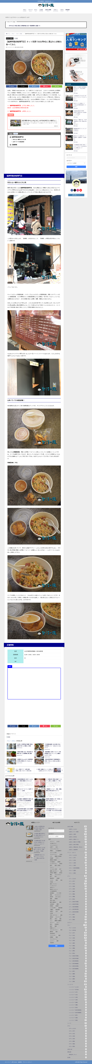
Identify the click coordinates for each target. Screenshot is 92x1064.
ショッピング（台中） (73, 992)
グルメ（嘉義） (72, 945)
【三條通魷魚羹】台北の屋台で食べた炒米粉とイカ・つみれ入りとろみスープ (39, 842)
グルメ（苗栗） (72, 978)
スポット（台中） (72, 857)
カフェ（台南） (72, 886)
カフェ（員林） (72, 891)
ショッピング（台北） (73, 994)
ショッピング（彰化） (73, 1007)
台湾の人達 (69, 1049)
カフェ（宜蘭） (72, 896)
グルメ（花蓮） (72, 976)
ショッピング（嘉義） (73, 1002)
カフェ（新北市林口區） (74, 909)
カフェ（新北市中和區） (74, 904)
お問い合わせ (14, 1062)
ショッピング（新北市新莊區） (75, 1010)
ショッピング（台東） (73, 999)
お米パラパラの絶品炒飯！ (19, 141)
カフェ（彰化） (72, 899)
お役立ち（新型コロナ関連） (75, 841)
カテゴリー (69, 160)
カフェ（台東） (72, 888)
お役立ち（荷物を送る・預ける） (76, 847)
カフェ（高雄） (72, 919)
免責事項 (20, 1062)
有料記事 (69, 1051)
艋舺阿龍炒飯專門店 (17, 137)
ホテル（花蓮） (72, 1043)
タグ (50, 839)
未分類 (68, 1057)
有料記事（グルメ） (73, 1054)
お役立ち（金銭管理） (73, 849)
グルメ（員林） (72, 943)
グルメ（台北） (9, 38)
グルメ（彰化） (72, 953)
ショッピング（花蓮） (73, 1017)
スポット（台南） (72, 862)
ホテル (68, 1025)
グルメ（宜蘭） (72, 948)
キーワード (69, 155)
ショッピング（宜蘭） (73, 1004)
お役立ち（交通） (72, 834)
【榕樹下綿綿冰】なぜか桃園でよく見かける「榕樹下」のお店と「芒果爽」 (39, 849)
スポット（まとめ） (73, 855)
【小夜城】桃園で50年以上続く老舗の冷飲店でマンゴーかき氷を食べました (39, 835)
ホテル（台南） (72, 1036)
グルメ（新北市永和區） (74, 966)
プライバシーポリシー (27, 1062)
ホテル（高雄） (72, 1046)
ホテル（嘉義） (72, 1041)
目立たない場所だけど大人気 (19, 139)
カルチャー (69, 922)
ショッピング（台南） (73, 997)
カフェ (68, 876)
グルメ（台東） (72, 940)
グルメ (68, 925)
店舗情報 (13, 144)
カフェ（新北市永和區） (74, 911)
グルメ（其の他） (72, 930)
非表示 (15, 133)
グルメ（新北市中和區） (74, 958)
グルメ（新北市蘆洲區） (74, 968)
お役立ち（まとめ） (73, 829)
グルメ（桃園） (72, 973)
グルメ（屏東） (72, 950)
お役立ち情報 (70, 826)
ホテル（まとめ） (72, 1028)
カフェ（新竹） (72, 914)
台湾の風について (76, 194)
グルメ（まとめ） (72, 927)
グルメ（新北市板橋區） (74, 963)
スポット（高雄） (72, 873)
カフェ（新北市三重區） (74, 901)
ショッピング (70, 984)
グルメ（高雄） (72, 981)
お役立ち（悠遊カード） (74, 839)
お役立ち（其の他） (73, 836)
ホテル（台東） (72, 1038)
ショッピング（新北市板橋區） (75, 1012)
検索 (76, 166)
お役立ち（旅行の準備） (74, 844)
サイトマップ (8, 1062)
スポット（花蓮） (72, 870)
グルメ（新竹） (72, 971)
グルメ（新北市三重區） (74, 955)
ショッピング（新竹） (73, 1015)
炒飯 (17, 38)
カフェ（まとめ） (72, 878)
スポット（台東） (72, 865)
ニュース (69, 1023)
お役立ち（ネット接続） (74, 831)
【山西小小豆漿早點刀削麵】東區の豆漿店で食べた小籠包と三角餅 (39, 828)
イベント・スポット (71, 852)
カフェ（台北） (72, 883)
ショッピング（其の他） (74, 989)
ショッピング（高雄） (73, 1020)
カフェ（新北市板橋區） (74, 906)
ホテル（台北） (72, 1033)
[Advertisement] (34, 160)
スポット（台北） (72, 860)
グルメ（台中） (72, 932)
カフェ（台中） (72, 881)
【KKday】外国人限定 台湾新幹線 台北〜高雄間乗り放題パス (24, 25)
